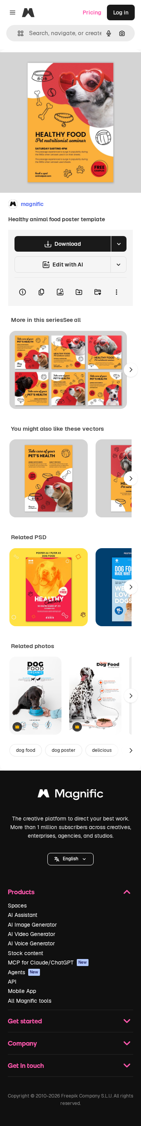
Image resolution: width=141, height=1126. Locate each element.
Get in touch (26, 1065)
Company (22, 1043)
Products (21, 892)
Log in (120, 12)
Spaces (17, 905)
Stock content (25, 953)
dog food (25, 750)
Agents (23, 972)
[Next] (131, 370)
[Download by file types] (119, 244)
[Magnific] (70, 795)
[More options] (116, 292)
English (70, 859)
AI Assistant (22, 914)
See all (72, 319)
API (12, 981)
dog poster (64, 750)
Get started (25, 1021)
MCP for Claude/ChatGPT (47, 962)
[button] (70, 859)
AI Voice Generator (31, 943)
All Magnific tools (29, 1000)
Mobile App (22, 991)
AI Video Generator (31, 934)
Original (50, 67)
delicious (102, 750)
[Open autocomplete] (17, 33)
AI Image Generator (32, 924)
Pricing (92, 12)
